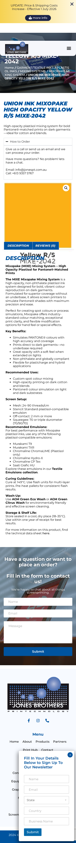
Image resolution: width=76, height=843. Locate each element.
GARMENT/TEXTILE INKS (35, 67)
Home (9, 67)
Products (42, 741)
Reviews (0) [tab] (45, 245)
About (27, 741)
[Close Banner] (72, 4)
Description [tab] (18, 245)
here (45, 533)
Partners (59, 741)
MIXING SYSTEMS (33, 71)
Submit (38, 651)
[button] (68, 48)
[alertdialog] (38, 11)
